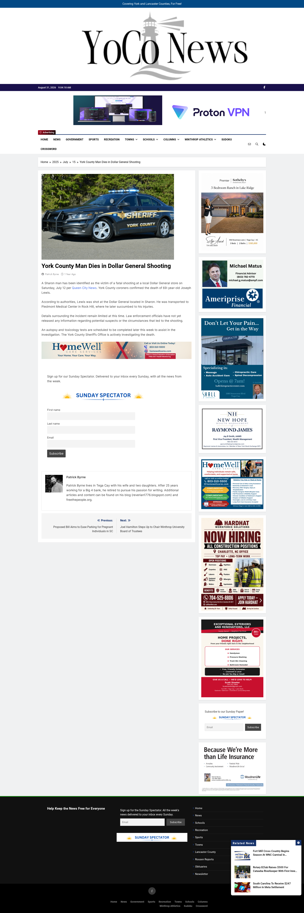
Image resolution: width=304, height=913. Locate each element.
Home (44, 139)
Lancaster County (205, 852)
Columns (169, 139)
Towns (129, 139)
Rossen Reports (204, 859)
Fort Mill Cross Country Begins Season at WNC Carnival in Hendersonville (271, 854)
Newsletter (201, 874)
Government (74, 139)
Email (50, 437)
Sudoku (226, 139)
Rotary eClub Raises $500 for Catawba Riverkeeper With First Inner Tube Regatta (274, 871)
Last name (53, 423)
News (57, 139)
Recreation (112, 139)
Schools (149, 139)
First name (53, 410)
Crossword (49, 149)
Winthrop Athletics (199, 139)
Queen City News (84, 288)
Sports (94, 139)
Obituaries (201, 866)
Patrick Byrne (52, 274)
